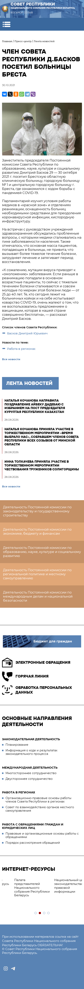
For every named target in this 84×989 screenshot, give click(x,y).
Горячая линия (32, 676)
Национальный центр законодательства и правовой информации (61, 885)
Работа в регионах (21, 349)
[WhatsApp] (21, 94)
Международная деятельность (29, 767)
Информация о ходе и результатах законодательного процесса (31, 752)
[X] (10, 94)
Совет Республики (43, 5)
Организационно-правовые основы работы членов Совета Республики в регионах (38, 800)
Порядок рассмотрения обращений (33, 843)
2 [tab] (40, 913)
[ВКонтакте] (4, 94)
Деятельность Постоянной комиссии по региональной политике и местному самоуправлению (37, 574)
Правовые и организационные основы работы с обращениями (42, 835)
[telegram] (13, 968)
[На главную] (5, 9)
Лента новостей (44, 41)
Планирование (17, 745)
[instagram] (5, 968)
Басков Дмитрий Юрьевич (27, 333)
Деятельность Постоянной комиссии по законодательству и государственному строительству (37, 511)
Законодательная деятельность (31, 739)
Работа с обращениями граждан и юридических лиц (32, 826)
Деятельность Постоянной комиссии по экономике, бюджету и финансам (37, 531)
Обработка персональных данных (43, 690)
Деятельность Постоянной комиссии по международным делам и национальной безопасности (38, 596)
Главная (7, 41)
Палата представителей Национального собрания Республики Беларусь (22, 887)
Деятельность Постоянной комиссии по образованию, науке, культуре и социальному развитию (42, 552)
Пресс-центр (22, 41)
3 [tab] (44, 913)
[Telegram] (27, 94)
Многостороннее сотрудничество (31, 773)
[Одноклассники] (15, 94)
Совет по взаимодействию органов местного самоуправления (40, 809)
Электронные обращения (42, 662)
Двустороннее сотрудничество (29, 779)
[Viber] (33, 94)
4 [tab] (49, 913)
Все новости (11, 359)
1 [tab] (36, 913)
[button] (6, 24)
